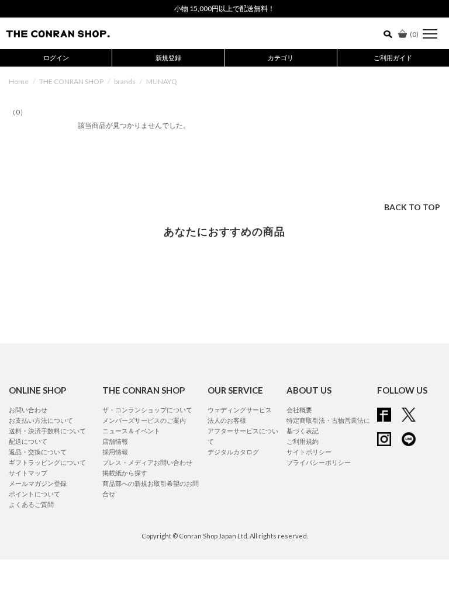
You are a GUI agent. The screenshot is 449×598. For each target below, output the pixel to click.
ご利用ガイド (393, 57)
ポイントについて (34, 494)
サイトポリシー (308, 452)
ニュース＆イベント (131, 430)
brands (125, 81)
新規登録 (168, 57)
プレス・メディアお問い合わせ (147, 462)
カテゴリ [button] (280, 57)
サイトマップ (28, 473)
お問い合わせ (28, 409)
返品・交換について (38, 452)
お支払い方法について (41, 420)
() (414, 34)
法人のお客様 (227, 420)
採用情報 (115, 452)
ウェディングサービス (240, 409)
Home (19, 81)
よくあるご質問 (31, 504)
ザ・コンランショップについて (147, 409)
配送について (28, 441)
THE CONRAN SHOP (71, 81)
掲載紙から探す (124, 473)
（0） (18, 111)
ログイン (56, 57)
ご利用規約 (302, 441)
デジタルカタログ (233, 452)
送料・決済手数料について (47, 430)
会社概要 (299, 409)
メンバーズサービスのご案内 (144, 420)
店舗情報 (115, 441)
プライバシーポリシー (318, 462)
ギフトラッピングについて (47, 462)
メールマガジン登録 (38, 483)
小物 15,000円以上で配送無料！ (224, 8)
